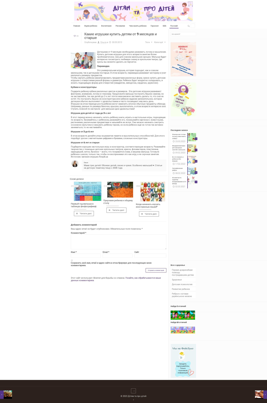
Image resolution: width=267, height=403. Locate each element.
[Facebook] (133, 400)
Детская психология (182, 284)
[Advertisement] (186, 226)
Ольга (103, 42)
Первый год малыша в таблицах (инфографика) (83, 205)
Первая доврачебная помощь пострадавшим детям (183, 272)
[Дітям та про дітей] (133, 11)
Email (106, 252)
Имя (74, 252)
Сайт (136, 252)
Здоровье (177, 279)
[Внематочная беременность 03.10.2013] (261, 394)
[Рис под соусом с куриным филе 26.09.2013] (6, 394)
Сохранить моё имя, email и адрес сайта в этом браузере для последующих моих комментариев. (111, 264)
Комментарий (78, 233)
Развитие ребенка (181, 289)
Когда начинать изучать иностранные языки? (148, 205)
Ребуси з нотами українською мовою (182, 295)
